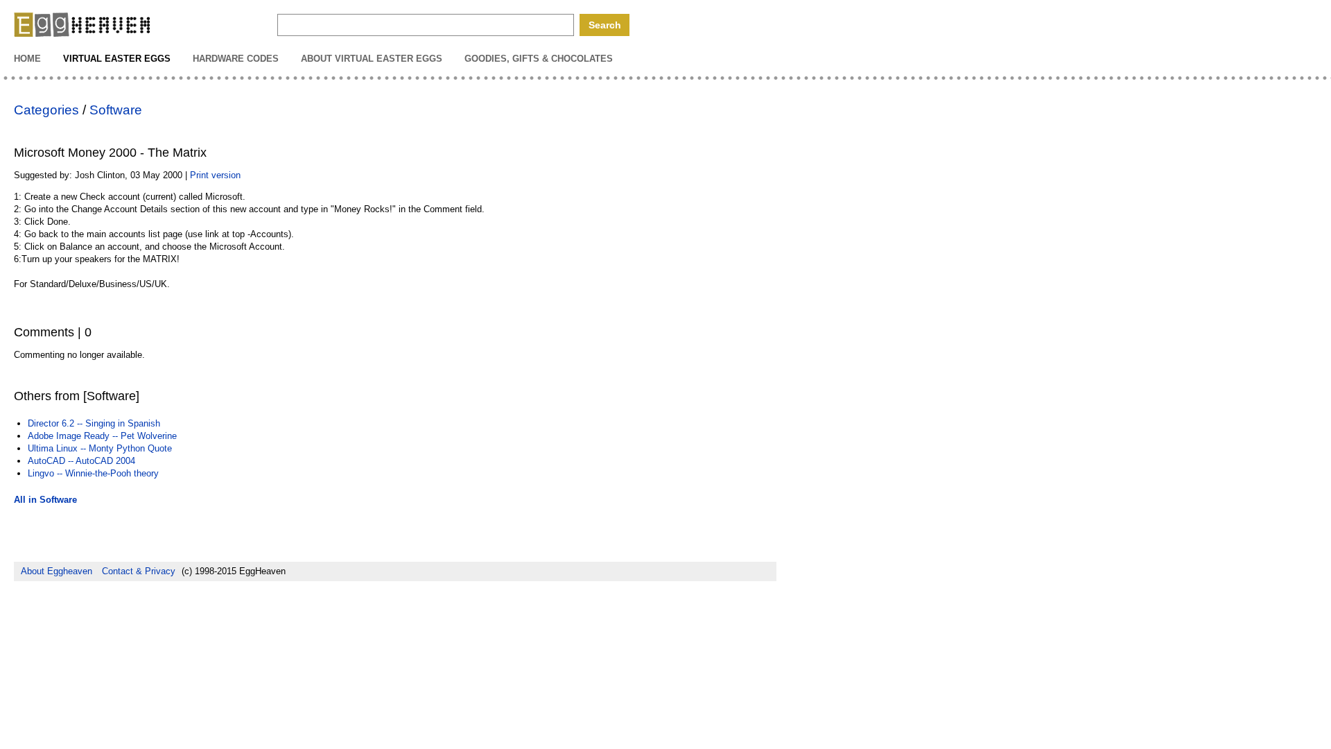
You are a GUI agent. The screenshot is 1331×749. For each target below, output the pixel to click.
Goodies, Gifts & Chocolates (538, 58)
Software (115, 110)
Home (27, 58)
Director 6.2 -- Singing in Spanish (94, 423)
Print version (215, 175)
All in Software (45, 499)
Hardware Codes (236, 58)
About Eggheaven (56, 571)
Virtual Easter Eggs (117, 58)
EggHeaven (83, 25)
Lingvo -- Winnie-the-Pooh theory (93, 473)
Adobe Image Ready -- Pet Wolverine (102, 436)
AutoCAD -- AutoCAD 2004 (81, 461)
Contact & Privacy (138, 571)
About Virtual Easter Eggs (371, 58)
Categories (46, 110)
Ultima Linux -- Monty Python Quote (100, 448)
